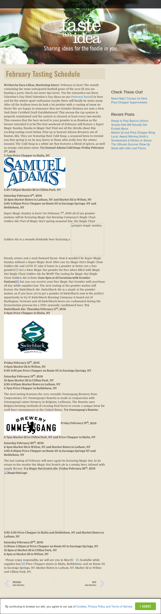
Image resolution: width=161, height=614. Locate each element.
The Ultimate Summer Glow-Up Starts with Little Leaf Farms (130, 146)
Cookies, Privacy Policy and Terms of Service (104, 606)
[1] (15, 269)
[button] (80, 3)
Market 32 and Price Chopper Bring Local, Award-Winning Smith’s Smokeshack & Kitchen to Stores (133, 136)
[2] (23, 563)
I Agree (145, 606)
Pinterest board (81, 96)
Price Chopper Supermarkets (129, 102)
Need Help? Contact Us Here (129, 98)
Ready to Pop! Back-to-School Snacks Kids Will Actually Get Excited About (129, 124)
